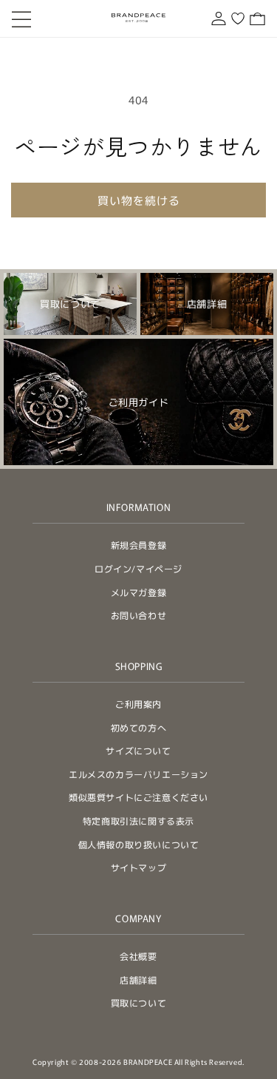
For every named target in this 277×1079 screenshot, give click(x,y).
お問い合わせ (139, 615)
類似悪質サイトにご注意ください (138, 797)
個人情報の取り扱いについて (138, 844)
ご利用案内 (138, 703)
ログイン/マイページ (138, 568)
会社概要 (138, 956)
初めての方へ (139, 727)
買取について (139, 1002)
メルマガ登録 (139, 592)
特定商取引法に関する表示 (138, 820)
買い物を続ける (139, 200)
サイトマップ (139, 867)
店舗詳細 (138, 979)
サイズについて (138, 750)
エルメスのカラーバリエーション (138, 774)
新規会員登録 (139, 544)
